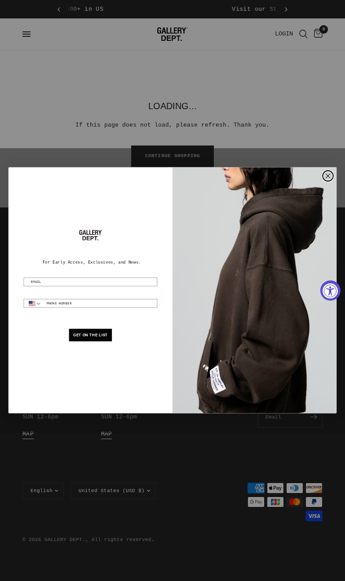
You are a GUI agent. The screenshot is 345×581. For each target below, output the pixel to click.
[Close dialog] (328, 176)
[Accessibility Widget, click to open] (330, 291)
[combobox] (33, 303)
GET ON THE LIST (90, 335)
